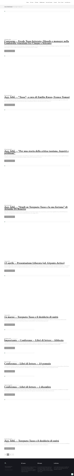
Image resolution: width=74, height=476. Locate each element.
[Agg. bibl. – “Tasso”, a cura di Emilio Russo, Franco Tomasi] (37, 74)
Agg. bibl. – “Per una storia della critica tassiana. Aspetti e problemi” (36, 152)
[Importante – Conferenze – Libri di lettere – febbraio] (37, 332)
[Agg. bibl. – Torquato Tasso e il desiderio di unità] (37, 417)
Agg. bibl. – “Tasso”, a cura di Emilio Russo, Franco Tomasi (37, 97)
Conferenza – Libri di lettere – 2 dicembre (27, 386)
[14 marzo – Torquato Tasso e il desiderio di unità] (37, 294)
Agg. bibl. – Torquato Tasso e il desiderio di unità (31, 440)
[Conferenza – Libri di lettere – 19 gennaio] (37, 355)
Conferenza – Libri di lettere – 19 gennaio (27, 363)
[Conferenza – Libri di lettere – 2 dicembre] (37, 379)
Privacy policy (6, 469)
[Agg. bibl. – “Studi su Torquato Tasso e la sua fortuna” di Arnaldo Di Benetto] (37, 184)
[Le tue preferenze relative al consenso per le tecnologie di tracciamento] (72, 474)
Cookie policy (11, 469)
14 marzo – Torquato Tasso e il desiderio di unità (31, 316)
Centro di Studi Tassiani (8, 6)
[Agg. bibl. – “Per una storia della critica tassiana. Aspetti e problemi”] (37, 128)
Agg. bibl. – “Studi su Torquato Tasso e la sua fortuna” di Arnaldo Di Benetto (36, 208)
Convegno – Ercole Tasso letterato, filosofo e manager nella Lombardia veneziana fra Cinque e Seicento (36, 42)
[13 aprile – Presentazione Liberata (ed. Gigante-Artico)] (37, 240)
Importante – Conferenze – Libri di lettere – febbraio (34, 340)
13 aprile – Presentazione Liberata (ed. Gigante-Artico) (34, 263)
